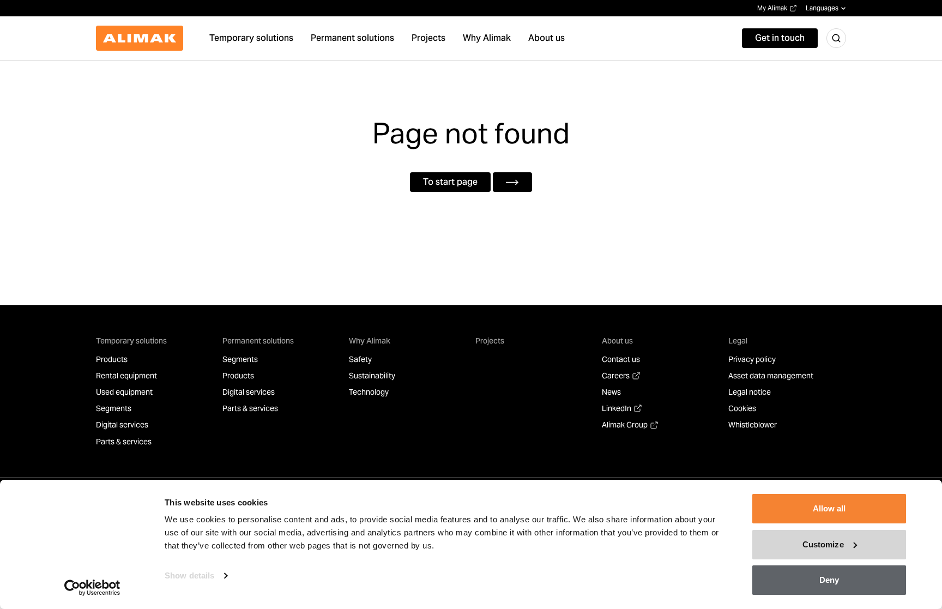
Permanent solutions (258, 341)
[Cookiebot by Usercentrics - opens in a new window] (92, 588)
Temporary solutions (131, 341)
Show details (189, 575)
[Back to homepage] (139, 38)
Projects (489, 341)
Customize (823, 544)
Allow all (829, 508)
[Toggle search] (836, 38)
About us (617, 341)
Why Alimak (369, 341)
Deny (829, 579)
